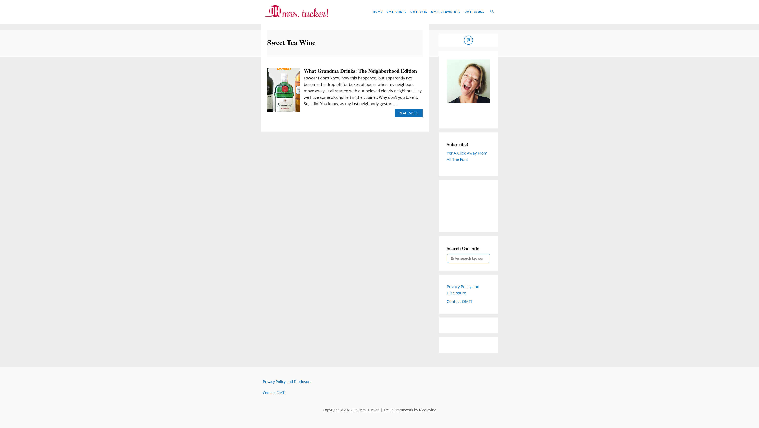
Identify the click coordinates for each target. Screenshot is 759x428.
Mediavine (427, 409)
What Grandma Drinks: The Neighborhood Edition (360, 70)
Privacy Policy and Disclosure (287, 381)
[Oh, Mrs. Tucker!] (296, 12)
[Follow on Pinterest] (468, 40)
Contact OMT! (274, 392)
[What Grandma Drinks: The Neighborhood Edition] (283, 92)
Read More (410, 113)
